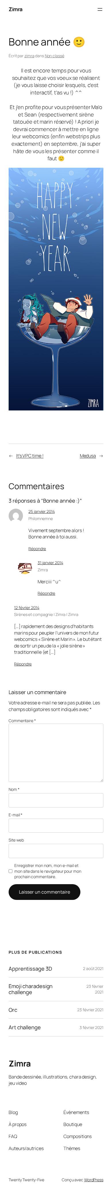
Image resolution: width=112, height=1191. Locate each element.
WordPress (93, 1179)
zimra (29, 55)
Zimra (16, 9)
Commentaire (22, 720)
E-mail (15, 814)
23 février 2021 (94, 989)
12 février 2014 (26, 607)
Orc (13, 1010)
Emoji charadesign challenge (31, 989)
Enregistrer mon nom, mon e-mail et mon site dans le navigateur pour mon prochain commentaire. (47, 871)
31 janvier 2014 (50, 562)
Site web (16, 840)
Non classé (54, 55)
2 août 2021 (93, 968)
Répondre (37, 548)
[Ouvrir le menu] (99, 9)
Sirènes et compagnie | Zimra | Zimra (46, 614)
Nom (14, 789)
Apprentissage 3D (30, 969)
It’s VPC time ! (30, 456)
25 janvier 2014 (41, 511)
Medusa (88, 456)
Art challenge (25, 1027)
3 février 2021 (91, 1027)
